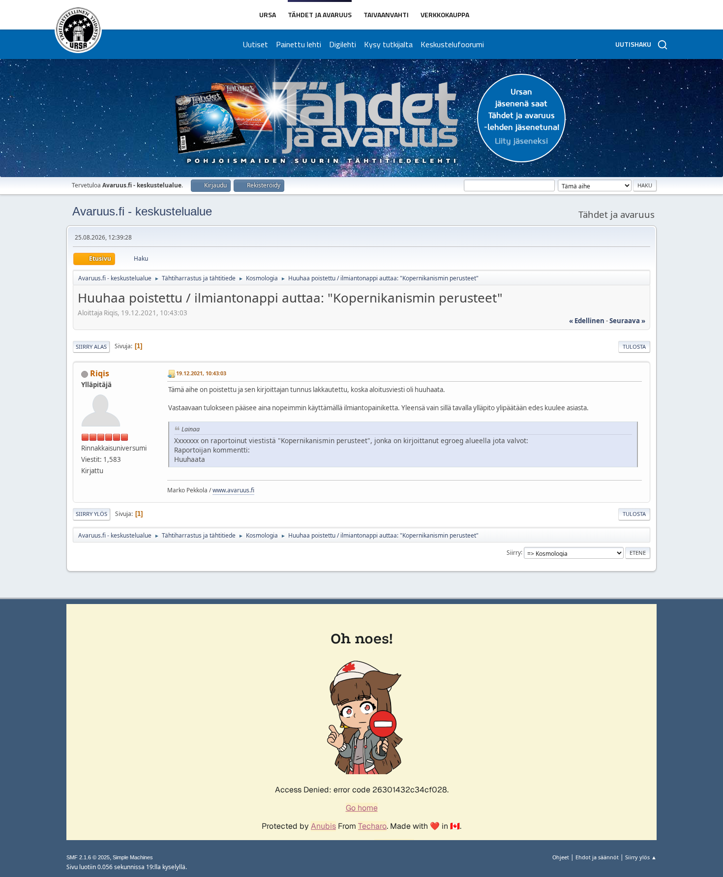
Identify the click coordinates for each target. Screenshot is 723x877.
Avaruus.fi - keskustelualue (142, 211)
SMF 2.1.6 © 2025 (88, 857)
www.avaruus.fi (233, 490)
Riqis (99, 373)
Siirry (514, 552)
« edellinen (586, 320)
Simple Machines (133, 857)
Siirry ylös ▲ (641, 857)
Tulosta (634, 346)
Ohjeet (560, 857)
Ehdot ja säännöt (597, 857)
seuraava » (627, 320)
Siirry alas (91, 346)
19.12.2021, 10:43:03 (201, 373)
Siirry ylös (91, 513)
